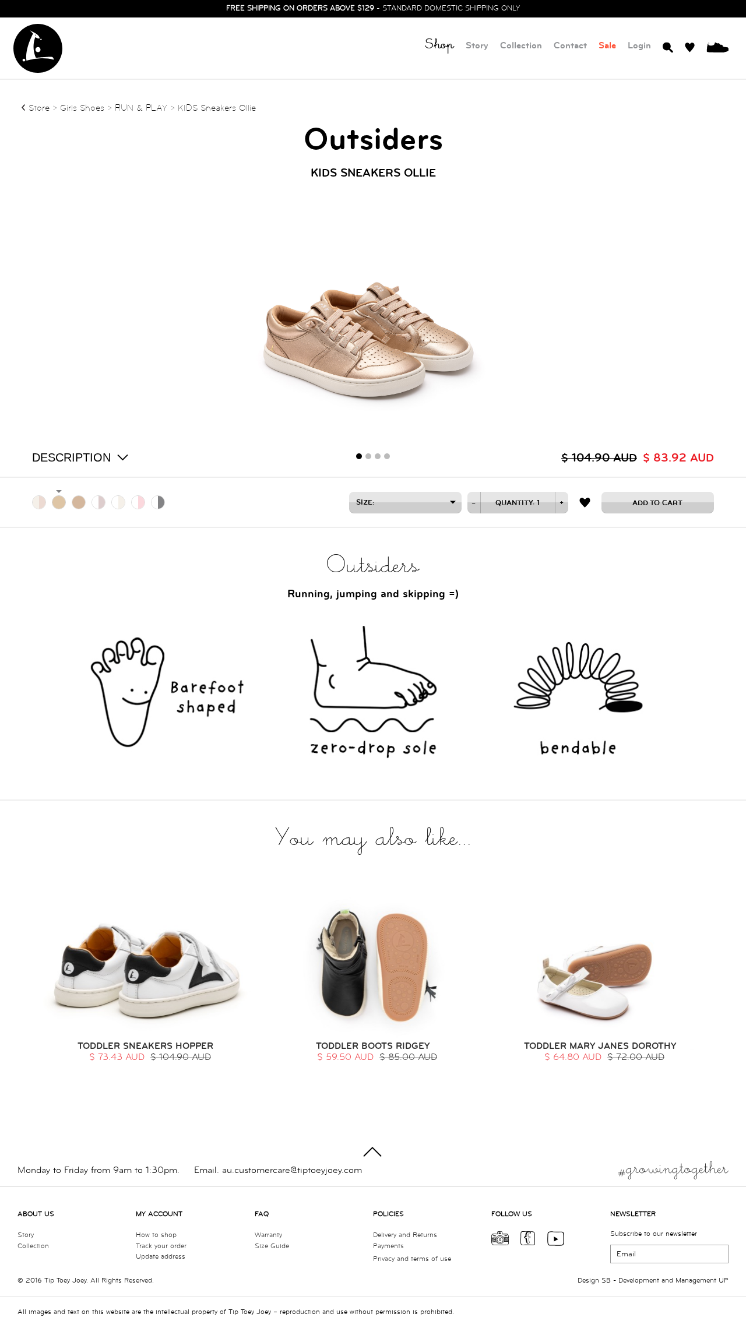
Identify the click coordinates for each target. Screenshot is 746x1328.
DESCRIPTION (71, 457)
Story (477, 45)
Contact (570, 45)
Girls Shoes (83, 108)
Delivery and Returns (405, 1235)
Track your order (161, 1246)
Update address (160, 1256)
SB (606, 1280)
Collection (521, 45)
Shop (439, 46)
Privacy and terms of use (412, 1259)
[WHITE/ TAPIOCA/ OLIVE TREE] (118, 502)
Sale (607, 45)
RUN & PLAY (141, 108)
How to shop (156, 1235)
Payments (388, 1246)
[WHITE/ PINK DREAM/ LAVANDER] (98, 502)
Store (39, 108)
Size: (365, 502)
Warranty (268, 1235)
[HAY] (79, 502)
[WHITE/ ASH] (158, 502)
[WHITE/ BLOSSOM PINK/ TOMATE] (138, 502)
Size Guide (272, 1246)
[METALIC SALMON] (59, 502)
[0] (717, 46)
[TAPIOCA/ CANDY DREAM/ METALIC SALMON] (39, 502)
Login (639, 45)
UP (724, 1280)
